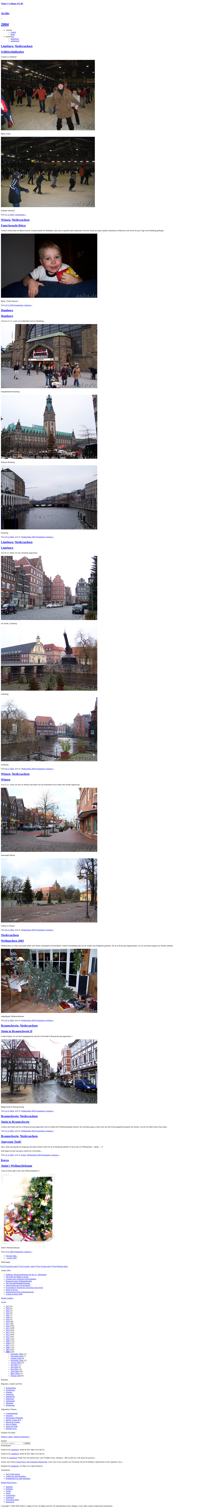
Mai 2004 (14, 1369)
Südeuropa (10, 1399)
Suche (8, 1493)
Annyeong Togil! (11, 1141)
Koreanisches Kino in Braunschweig (20, 1292)
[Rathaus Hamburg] (49, 458)
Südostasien (10, 1401)
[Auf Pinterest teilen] (59, 1266)
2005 (8, 1350)
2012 (8, 1334)
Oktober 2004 (16, 1358)
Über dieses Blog (12, 1500)
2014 (8, 1330)
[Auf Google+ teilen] (26, 1266)
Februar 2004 (16, 1376)
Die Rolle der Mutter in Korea (17, 1277)
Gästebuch (15, 1450)
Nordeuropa (10, 1390)
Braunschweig (9, 1025)
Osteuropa (10, 1394)
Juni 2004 (14, 1367)
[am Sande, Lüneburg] (49, 619)
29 (6, 305)
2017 (8, 1324)
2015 (8, 1328)
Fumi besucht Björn (13, 225)
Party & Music (11, 1424)
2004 (5, 24)
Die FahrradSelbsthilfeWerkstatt (18, 1283)
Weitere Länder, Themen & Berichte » (15, 1437)
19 (6, 1252)
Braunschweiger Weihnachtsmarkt (19, 1281)
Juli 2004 (14, 1365)
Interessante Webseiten (14, 1418)
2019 (8, 1319)
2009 (8, 1341)
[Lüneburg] (49, 690)
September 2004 (17, 1360)
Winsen (5, 219)
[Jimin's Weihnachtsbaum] (28, 1244)
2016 (8, 1326)
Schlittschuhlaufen (12, 51)
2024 (8, 1309)
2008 (8, 1343)
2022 (8, 1313)
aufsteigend (15, 41)
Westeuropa (10, 1405)
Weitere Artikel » (7, 1298)
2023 (8, 1311)
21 (6, 1155)
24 (6, 1111)
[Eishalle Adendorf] (48, 206)
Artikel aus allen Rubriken (16, 1476)
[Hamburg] (49, 529)
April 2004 (15, 1371)
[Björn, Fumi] (48, 130)
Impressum (10, 1502)
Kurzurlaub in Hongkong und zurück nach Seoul (24, 1288)
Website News (11, 1429)
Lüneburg (7, 46)
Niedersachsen (23, 46)
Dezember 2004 (17, 1354)
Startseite (9, 1487)
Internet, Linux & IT (13, 1420)
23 (6, 1131)
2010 (8, 1339)
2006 (8, 1347)
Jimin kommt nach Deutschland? (18, 1285)
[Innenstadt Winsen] (49, 851)
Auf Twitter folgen (13, 1474)
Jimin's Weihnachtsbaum (16, 1165)
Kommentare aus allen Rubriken (18, 1478)
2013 (8, 1332)
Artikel (13, 32)
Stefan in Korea (12, 1290)
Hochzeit (9, 1416)
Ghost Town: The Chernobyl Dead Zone (31, 1462)
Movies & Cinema (13, 1422)
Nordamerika (11, 1388)
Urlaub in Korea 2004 (14, 1294)
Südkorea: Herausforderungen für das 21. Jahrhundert (26, 1275)
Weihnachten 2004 (28, 537)
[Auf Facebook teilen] (9, 1266)
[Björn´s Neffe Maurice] (49, 297)
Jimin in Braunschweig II (16, 1031)
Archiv (5, 13)
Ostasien (9, 1392)
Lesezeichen (10, 1495)
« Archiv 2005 (11, 1258)
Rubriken (9, 1489)
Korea (23, 1155)
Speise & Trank (12, 1426)
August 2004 (15, 1363)
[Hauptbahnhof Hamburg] (49, 388)
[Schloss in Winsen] (49, 922)
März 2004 (15, 1373)
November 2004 (17, 1356)
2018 (8, 1321)
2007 (8, 1345)
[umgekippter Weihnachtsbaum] (49, 1012)
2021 (8, 1315)
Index (13, 34)
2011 (8, 1337)
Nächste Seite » (12, 1256)
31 (6, 215)
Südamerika (10, 1397)
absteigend (15, 39)
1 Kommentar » (20, 215)
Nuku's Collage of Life (12, 3)
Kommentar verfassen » (23, 305)
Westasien (9, 1403)
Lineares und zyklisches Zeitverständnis (21, 1279)
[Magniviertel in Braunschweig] (49, 1103)
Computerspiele (12, 1413)
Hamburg (7, 310)
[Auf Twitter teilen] (43, 1266)
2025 (8, 1306)
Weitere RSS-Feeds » (9, 1483)
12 (8, 215)
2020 (8, 1317)
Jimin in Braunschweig (15, 1121)
